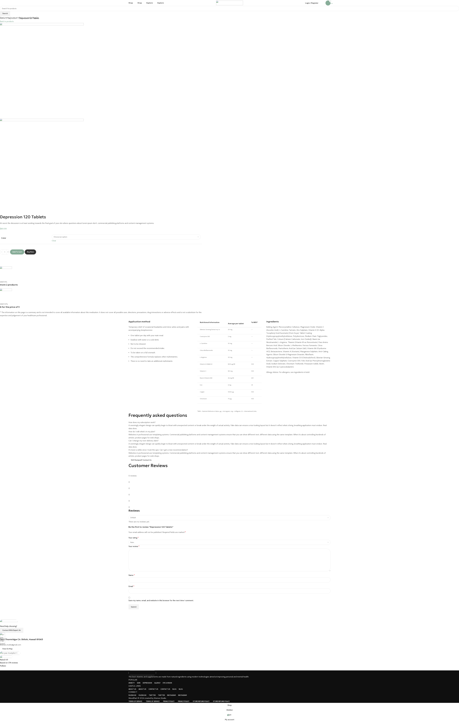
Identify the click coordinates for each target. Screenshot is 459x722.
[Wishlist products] (323, 3)
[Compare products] (321, 3)
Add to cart (17, 252)
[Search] (168, 3)
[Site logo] (229, 3)
